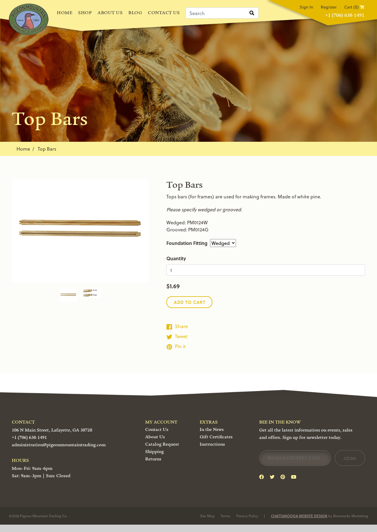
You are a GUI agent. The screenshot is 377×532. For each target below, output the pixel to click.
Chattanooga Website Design (299, 515)
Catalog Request (162, 444)
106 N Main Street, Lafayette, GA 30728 (52, 430)
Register (329, 7)
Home (64, 12)
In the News (212, 429)
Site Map (207, 515)
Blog (135, 12)
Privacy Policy (247, 515)
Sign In (306, 7)
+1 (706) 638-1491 (344, 15)
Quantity (176, 258)
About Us (110, 12)
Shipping (154, 451)
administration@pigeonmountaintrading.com (59, 444)
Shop (85, 12)
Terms (225, 515)
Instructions (212, 444)
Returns (153, 459)
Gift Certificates (216, 436)
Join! (349, 458)
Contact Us (164, 12)
